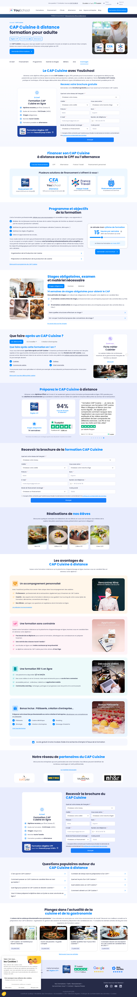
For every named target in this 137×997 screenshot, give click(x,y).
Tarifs (69, 984)
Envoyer (90, 140)
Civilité (62, 101)
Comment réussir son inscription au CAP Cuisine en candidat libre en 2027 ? (113, 944)
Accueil (12, 22)
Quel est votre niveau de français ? (72, 93)
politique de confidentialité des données (74, 135)
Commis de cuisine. (19, 365)
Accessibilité (58, 994)
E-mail (62, 117)
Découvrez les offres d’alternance (75, 16)
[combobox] (93, 121)
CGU (65, 994)
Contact (70, 986)
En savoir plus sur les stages (57, 323)
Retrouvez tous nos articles (68, 954)
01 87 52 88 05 (74, 3)
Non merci (8, 987)
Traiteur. (56, 361)
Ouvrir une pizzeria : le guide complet (51, 943)
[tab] (39, 164)
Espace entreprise (90, 10)
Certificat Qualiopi (27, 994)
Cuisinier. (16, 361)
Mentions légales (74, 994)
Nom (92, 109)
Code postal (95, 125)
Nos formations (60, 984)
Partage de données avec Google (13, 980)
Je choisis (21, 987)
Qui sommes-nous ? (59, 986)
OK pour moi (34, 987)
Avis (80, 10)
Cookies (113, 994)
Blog (99, 10)
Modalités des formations (44, 994)
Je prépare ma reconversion (22, 607)
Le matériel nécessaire (68, 770)
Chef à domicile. (58, 365)
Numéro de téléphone (98, 117)
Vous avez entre (96, 101)
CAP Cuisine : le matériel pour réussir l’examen (22, 943)
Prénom (63, 109)
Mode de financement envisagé (71, 125)
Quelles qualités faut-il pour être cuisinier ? (83, 943)
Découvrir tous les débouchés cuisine (22, 375)
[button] (4, 994)
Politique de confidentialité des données (95, 994)
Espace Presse (80, 986)
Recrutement (76, 984)
